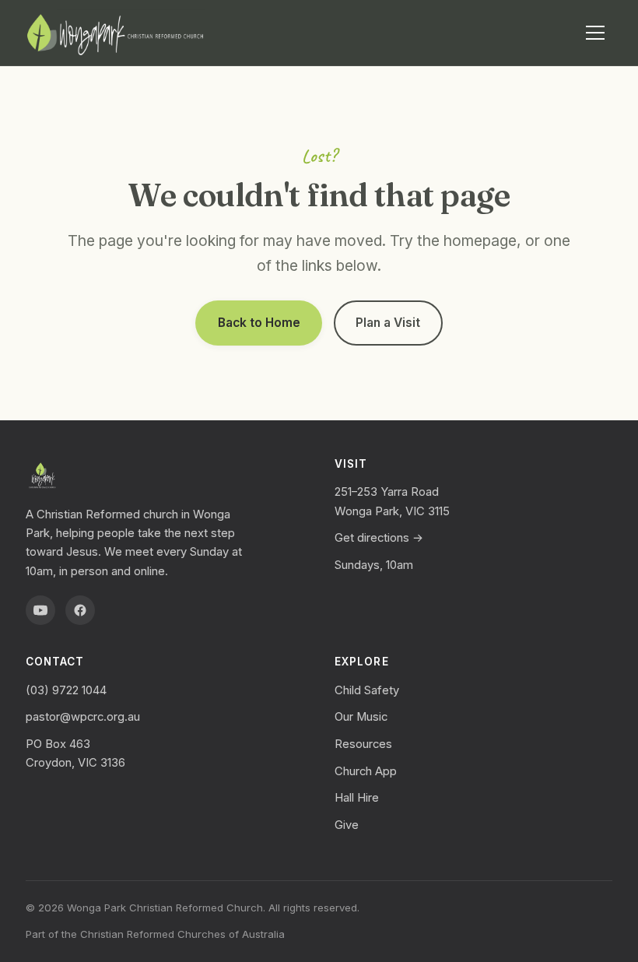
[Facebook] (80, 610)
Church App (366, 771)
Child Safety (367, 690)
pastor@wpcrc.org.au (83, 717)
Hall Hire (357, 798)
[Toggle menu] (595, 33)
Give (347, 825)
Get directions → (379, 538)
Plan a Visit (388, 322)
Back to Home (259, 322)
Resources (363, 744)
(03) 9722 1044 (66, 690)
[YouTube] (40, 610)
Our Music (361, 717)
